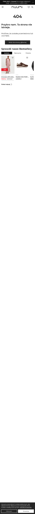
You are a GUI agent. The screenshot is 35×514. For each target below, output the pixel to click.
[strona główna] (17, 7)
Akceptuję (26, 511)
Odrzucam (9, 511)
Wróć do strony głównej (17, 42)
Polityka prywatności (26, 507)
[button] (16, 2)
